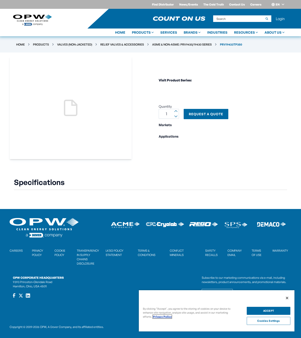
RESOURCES (244, 32)
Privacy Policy (162, 316)
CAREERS (16, 250)
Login (280, 18)
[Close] (287, 298)
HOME (120, 32)
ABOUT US (273, 32)
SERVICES (168, 32)
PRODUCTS (141, 32)
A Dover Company (59, 327)
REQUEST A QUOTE (206, 114)
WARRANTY (280, 250)
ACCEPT (268, 310)
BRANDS (191, 32)
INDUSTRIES (217, 32)
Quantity (165, 106)
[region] (216, 310)
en (278, 4)
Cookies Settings (268, 320)
